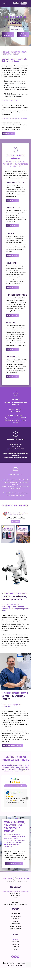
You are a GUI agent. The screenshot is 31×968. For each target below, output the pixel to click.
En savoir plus (8, 133)
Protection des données (15, 965)
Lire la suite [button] (9, 804)
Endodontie (15, 918)
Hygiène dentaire (15, 926)
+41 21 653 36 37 (19, 416)
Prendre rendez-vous (13, 863)
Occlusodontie (15, 914)
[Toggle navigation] (4, 3)
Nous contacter (8, 34)
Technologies (15, 942)
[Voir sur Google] (7, 792)
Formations (15, 946)
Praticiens (15, 944)
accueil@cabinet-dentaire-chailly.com (15, 904)
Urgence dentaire (23, 34)
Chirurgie (15, 921)
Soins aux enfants (15, 928)
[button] (4, 798)
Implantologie (15, 923)
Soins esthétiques (15, 916)
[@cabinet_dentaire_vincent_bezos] (5, 513)
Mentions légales (22, 963)
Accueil (15, 939)
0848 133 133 (22, 418)
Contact (15, 949)
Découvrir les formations (12, 746)
